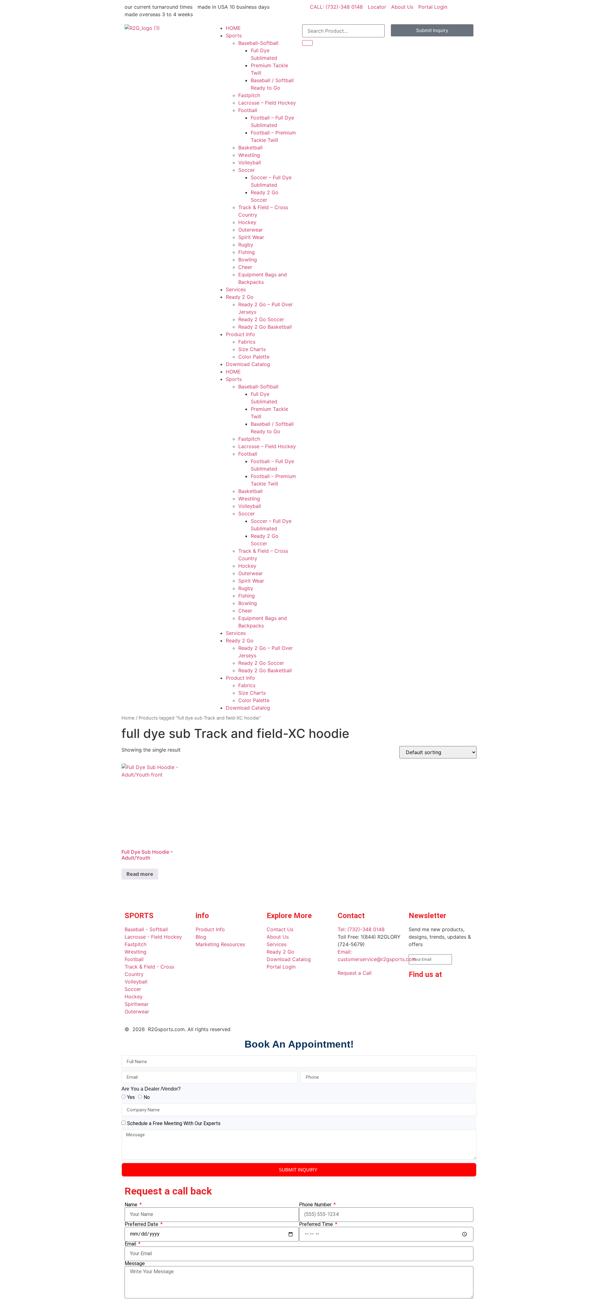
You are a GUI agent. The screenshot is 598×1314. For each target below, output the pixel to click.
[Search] (307, 43)
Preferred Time (316, 1224)
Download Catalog (248, 364)
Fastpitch (249, 95)
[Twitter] (416, 1009)
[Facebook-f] (416, 992)
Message (135, 1263)
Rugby (245, 245)
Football (247, 110)
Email (131, 1243)
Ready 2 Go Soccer (261, 319)
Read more (139, 874)
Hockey (247, 222)
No (147, 1097)
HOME (233, 28)
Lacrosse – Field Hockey (267, 103)
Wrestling (249, 155)
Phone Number (316, 1204)
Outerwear (250, 230)
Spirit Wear (251, 237)
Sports (234, 35)
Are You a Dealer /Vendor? (151, 1088)
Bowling (247, 259)
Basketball (250, 147)
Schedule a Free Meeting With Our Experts (174, 1123)
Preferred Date (142, 1224)
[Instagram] (450, 992)
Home (128, 718)
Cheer (245, 267)
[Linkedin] (433, 992)
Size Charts (252, 349)
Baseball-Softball (258, 43)
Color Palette (253, 357)
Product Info (240, 334)
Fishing (246, 252)
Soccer (246, 170)
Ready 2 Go (240, 297)
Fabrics (246, 342)
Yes (131, 1097)
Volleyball (249, 162)
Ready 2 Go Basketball (265, 327)
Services (236, 289)
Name (132, 1204)
